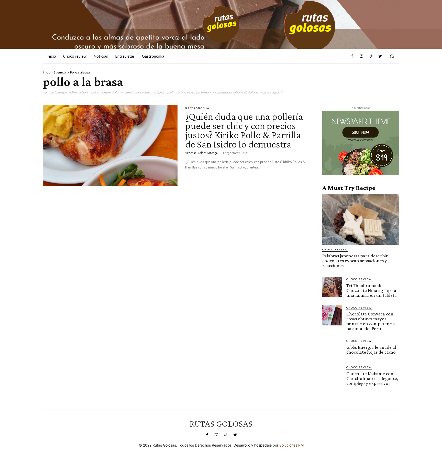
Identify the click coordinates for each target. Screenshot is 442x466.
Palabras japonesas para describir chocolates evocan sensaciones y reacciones (355, 260)
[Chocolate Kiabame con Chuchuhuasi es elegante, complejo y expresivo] (332, 375)
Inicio (46, 72)
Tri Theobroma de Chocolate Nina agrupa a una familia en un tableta (371, 290)
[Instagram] (361, 56)
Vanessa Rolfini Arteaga (201, 153)
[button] (392, 56)
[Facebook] (352, 56)
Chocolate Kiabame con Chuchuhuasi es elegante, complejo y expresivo (372, 378)
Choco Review (335, 249)
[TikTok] (370, 56)
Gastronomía (197, 108)
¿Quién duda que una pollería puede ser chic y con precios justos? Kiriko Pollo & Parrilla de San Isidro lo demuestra (244, 130)
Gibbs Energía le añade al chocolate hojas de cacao (371, 349)
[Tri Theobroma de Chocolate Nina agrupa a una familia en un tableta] (332, 287)
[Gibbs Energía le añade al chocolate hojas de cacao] (332, 349)
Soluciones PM (291, 445)
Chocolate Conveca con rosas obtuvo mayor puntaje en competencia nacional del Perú (370, 321)
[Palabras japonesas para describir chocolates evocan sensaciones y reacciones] (360, 219)
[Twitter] (380, 56)
